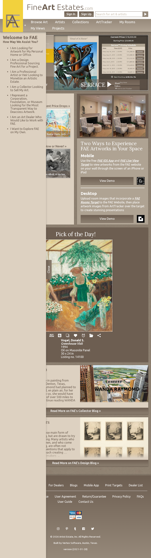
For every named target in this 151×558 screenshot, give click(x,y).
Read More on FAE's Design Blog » (75, 463)
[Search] (145, 14)
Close (48, 269)
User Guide (65, 501)
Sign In (70, 14)
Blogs (74, 485)
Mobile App (91, 485)
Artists (60, 22)
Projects (58, 28)
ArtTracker (104, 22)
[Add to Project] (91, 335)
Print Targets (113, 485)
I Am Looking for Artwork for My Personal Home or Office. (26, 51)
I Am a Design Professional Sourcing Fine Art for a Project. (25, 63)
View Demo (107, 180)
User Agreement (65, 496)
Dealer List (136, 485)
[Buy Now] (52, 335)
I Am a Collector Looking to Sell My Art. (26, 88)
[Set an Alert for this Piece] (83, 335)
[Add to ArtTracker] (76, 335)
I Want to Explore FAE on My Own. (24, 130)
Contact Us (85, 501)
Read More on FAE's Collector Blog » (75, 410)
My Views (38, 28)
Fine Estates (60, 7)
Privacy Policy (121, 496)
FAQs (140, 496)
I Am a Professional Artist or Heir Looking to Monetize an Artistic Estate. (26, 76)
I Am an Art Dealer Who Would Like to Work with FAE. (26, 120)
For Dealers (56, 485)
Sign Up (86, 14)
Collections (80, 22)
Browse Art (39, 22)
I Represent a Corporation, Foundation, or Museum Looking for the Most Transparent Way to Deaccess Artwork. (26, 103)
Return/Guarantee (94, 496)
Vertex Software (71, 542)
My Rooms (127, 22)
